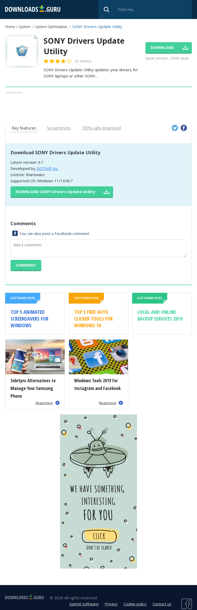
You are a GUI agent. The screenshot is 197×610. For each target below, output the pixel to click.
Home (10, 26)
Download (55, 191)
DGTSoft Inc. (47, 168)
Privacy (111, 603)
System (24, 26)
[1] (46, 61)
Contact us (162, 603)
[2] (49, 61)
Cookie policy (135, 603)
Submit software (83, 603)
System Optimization (51, 26)
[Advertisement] (98, 107)
